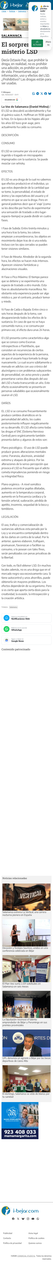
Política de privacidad (12, 1243)
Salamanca (22, 11)
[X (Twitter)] (18, 1219)
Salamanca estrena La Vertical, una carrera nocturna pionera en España (24, 913)
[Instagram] (27, 1219)
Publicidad (7, 1233)
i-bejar (3, 11)
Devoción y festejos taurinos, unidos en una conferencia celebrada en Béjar (25, 949)
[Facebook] (13, 1219)
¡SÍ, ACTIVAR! (37, 43)
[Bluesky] (23, 1219)
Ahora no (48, 43)
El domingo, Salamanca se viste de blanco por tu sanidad (26, 1095)
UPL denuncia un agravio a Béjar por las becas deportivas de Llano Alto (26, 1059)
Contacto (7, 1238)
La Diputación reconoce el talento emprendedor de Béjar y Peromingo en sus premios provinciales (24, 1022)
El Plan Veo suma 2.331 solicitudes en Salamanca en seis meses (21, 985)
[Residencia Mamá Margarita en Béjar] (19, 1120)
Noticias (12, 11)
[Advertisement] (26, 764)
